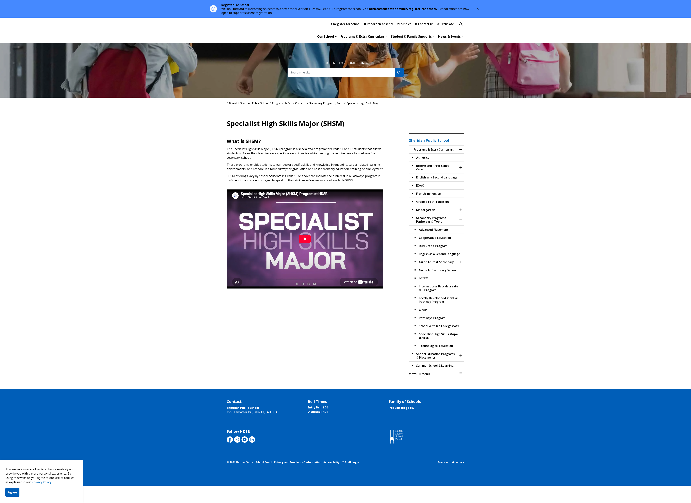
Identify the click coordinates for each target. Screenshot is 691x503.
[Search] (399, 72)
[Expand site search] (460, 24)
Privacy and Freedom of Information (297, 462)
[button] (433, 374)
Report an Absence (380, 24)
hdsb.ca (406, 24)
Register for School (346, 24)
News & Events (449, 36)
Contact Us (425, 24)
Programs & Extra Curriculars (362, 36)
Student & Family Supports (411, 36)
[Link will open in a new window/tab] (396, 436)
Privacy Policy (41, 482)
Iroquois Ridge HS (401, 408)
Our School (325, 36)
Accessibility (331, 462)
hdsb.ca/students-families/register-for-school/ (403, 9)
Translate (447, 24)
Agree (12, 492)
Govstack (458, 462)
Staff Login (352, 462)
